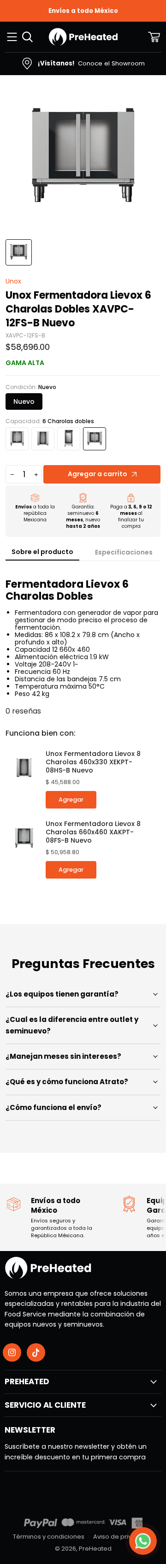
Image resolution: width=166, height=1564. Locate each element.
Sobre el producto (42, 551)
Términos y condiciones (48, 1536)
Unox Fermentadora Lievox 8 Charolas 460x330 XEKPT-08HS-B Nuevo (93, 762)
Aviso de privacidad (123, 1536)
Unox (13, 281)
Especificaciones (124, 552)
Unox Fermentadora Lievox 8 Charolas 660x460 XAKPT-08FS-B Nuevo (93, 832)
